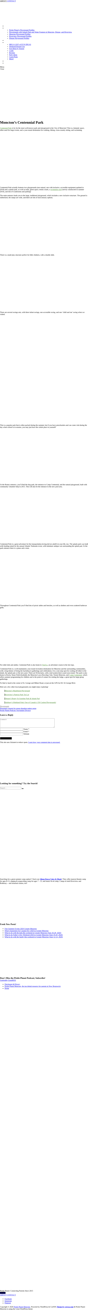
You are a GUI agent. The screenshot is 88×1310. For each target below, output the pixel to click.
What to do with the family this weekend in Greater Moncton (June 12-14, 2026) (34, 937)
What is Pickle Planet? (13, 63)
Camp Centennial (75, 675)
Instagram (8, 1301)
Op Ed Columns (10, 61)
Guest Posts (13, 57)
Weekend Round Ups (17, 47)
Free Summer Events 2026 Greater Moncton (21, 929)
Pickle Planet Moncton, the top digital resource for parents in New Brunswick (33, 986)
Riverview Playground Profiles (20, 36)
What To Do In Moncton (14, 42)
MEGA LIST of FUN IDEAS (20, 44)
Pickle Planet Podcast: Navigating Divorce (15, 710)
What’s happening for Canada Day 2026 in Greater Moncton (26, 931)
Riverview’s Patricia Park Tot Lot (17, 695)
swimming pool (56, 190)
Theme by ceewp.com (65, 1307)
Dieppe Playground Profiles (19, 38)
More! (11, 59)
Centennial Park (6, 128)
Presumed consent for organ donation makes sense (18, 708)
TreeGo (45, 665)
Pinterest (8, 1303)
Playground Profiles (12, 28)
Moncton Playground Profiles (19, 34)
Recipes (12, 53)
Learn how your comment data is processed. (44, 742)
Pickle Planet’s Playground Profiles (21, 30)
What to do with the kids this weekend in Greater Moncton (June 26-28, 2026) (33, 933)
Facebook (8, 1299)
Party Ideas (13, 55)
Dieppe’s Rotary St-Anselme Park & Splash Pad (22, 699)
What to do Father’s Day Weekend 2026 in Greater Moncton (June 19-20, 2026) (34, 935)
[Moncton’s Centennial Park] (32, 117)
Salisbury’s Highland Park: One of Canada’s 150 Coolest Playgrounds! (30, 702)
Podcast (7, 40)
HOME (3, 1293)
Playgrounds (4, 706)
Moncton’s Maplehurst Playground (17, 691)
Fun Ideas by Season (16, 49)
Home (7, 26)
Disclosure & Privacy (12, 984)
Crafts (11, 51)
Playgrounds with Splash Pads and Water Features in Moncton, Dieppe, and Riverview (40, 32)
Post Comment (6, 738)
